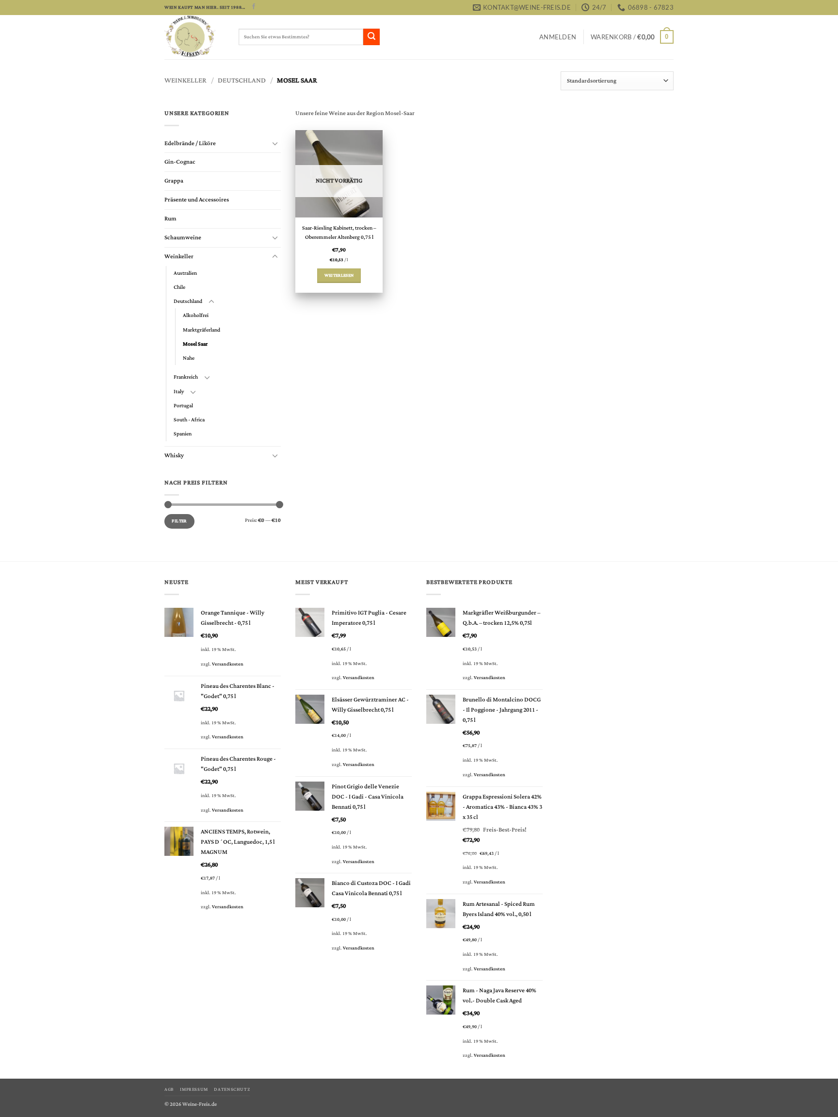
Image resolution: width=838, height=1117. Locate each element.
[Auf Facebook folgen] (254, 6)
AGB (169, 1089)
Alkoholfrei (196, 315)
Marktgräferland (201, 330)
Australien (185, 273)
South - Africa (189, 420)
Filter (179, 521)
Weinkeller (185, 80)
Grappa (173, 180)
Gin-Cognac (179, 161)
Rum (170, 218)
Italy (179, 391)
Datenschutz (232, 1089)
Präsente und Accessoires (196, 199)
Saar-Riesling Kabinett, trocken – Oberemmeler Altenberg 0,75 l (339, 233)
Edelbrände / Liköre (190, 143)
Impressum (194, 1089)
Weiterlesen (339, 275)
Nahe (188, 358)
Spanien (183, 434)
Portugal (183, 405)
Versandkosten (227, 664)
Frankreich (186, 377)
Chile (179, 287)
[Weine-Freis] (194, 37)
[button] (557, 37)
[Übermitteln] (371, 37)
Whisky (174, 455)
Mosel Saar (195, 344)
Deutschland (242, 80)
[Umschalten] (275, 143)
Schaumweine (182, 237)
